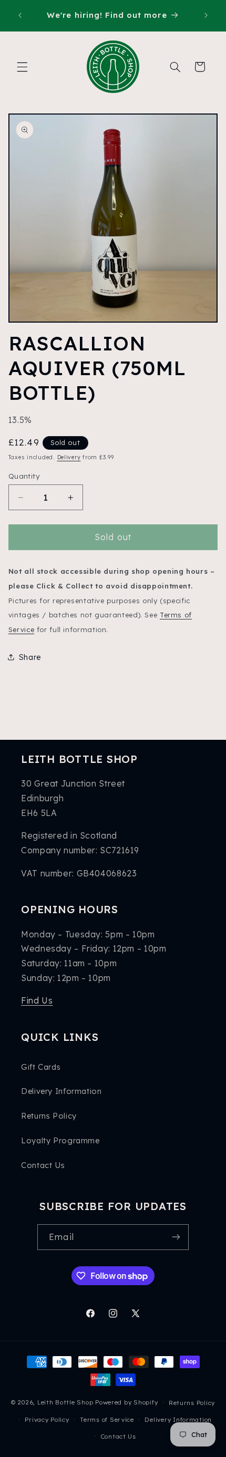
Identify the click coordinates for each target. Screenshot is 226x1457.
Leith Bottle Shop (65, 1402)
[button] (22, 67)
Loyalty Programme (60, 1140)
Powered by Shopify (126, 1402)
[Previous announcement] (20, 15)
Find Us (37, 1000)
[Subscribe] (175, 1237)
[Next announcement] (206, 15)
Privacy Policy (47, 1419)
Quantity (23, 475)
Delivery (69, 457)
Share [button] (30, 657)
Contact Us (43, 1165)
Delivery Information (61, 1091)
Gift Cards (40, 1067)
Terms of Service (107, 1419)
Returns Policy (49, 1116)
